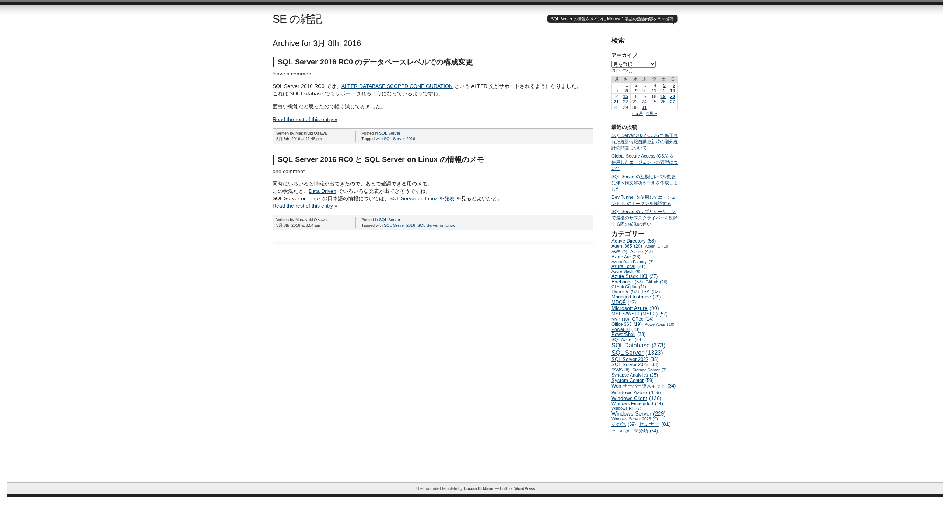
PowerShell (628, 334)
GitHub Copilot (628, 287)
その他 (623, 424)
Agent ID (657, 246)
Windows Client (636, 398)
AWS (619, 252)
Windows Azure (636, 392)
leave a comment (293, 74)
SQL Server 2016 (399, 139)
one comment (289, 171)
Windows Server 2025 (634, 419)
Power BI (625, 329)
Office (642, 319)
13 (672, 90)
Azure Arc (626, 256)
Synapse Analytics (634, 375)
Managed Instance (636, 297)
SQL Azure (627, 339)
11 (654, 90)
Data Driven (322, 191)
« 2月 (637, 113)
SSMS (620, 370)
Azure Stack (626, 271)
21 (616, 102)
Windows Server (638, 413)
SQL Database (638, 345)
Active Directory (633, 241)
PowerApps (659, 324)
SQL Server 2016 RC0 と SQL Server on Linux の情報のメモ (381, 159)
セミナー (655, 424)
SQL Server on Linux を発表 (422, 198)
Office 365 (626, 324)
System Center (632, 380)
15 (625, 96)
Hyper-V (625, 291)
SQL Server (389, 133)
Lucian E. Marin (479, 488)
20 (672, 96)
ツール (621, 431)
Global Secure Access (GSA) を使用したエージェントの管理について (644, 162)
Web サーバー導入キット (643, 386)
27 (672, 102)
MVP (620, 319)
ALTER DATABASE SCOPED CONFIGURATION (397, 86)
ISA (651, 291)
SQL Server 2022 (634, 359)
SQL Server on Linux (436, 225)
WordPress (524, 488)
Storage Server (649, 370)
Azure (641, 251)
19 (663, 96)
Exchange (627, 282)
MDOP (623, 302)
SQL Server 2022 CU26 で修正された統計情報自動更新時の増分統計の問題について (644, 142)
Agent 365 (626, 246)
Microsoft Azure (635, 308)
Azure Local (628, 266)
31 (644, 107)
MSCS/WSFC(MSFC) (639, 314)
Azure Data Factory (632, 261)
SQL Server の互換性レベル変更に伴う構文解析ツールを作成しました (644, 183)
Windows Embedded (637, 403)
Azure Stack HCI (634, 276)
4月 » (651, 113)
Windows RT (626, 408)
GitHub (656, 282)
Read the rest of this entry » (305, 119)
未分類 (646, 431)
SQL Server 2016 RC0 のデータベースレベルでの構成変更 (375, 62)
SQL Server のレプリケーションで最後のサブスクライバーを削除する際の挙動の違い (644, 218)
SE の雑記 (297, 19)
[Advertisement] (475, 465)
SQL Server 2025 (634, 364)
